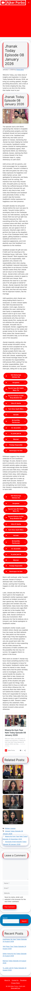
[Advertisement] (15, 21)
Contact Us (15, 980)
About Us (7, 980)
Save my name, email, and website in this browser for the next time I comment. (15, 899)
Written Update (10, 828)
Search (5, 918)
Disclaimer (23, 980)
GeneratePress (15, 988)
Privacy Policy (15, 983)
